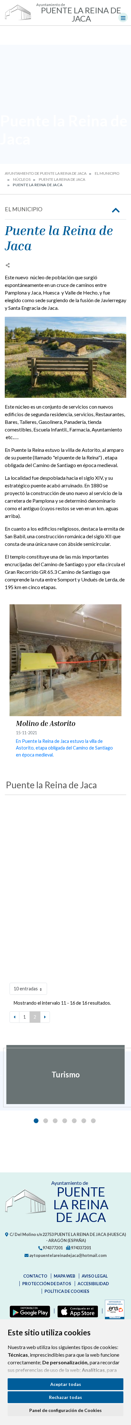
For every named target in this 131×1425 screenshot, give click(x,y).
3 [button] (55, 1120)
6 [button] (83, 1120)
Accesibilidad (93, 1283)
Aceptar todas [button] (65, 1384)
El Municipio (107, 173)
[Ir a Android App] (29, 1310)
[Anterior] (14, 1017)
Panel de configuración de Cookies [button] (65, 1410)
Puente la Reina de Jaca (62, 179)
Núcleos (22, 179)
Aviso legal (95, 1276)
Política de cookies (67, 1291)
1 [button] (36, 1120)
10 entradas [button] (26, 988)
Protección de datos (46, 1283)
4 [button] (64, 1120)
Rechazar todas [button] (65, 1397)
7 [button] (93, 1120)
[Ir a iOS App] (76, 1310)
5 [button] (74, 1120)
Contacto (35, 1276)
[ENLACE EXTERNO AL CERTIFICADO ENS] (113, 1310)
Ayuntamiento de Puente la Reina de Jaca (45, 173)
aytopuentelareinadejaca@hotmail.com (68, 1255)
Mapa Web (64, 1276)
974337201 (80, 1247)
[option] (65, 1074)
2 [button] (45, 1120)
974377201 (52, 1247)
